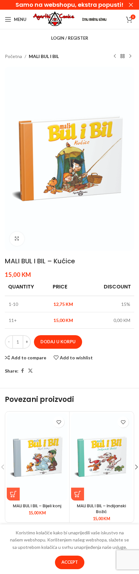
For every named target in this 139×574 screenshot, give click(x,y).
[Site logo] (53, 19)
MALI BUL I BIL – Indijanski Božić (101, 508)
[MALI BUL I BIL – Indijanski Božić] (101, 457)
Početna (13, 56)
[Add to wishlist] (58, 422)
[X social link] (30, 370)
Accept (69, 562)
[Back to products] (122, 56)
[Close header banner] (131, 5)
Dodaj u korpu (58, 341)
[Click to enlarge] (17, 239)
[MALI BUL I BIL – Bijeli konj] (37, 457)
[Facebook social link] (22, 370)
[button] (13, 494)
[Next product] (130, 56)
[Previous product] (115, 56)
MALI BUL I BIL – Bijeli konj (37, 506)
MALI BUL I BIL (44, 56)
